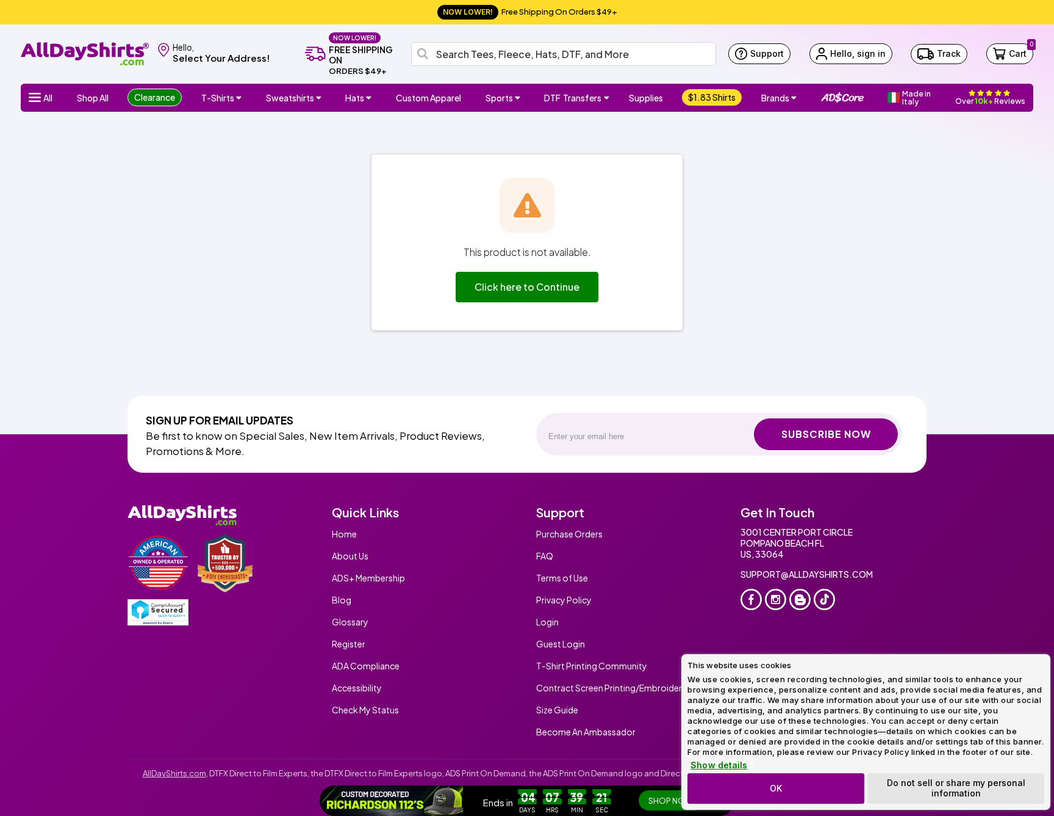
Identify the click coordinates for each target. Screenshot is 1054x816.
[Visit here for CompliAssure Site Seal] (157, 612)
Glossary (350, 621)
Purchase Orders (569, 533)
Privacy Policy (564, 599)
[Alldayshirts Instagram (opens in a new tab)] (775, 599)
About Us (350, 555)
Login (547, 621)
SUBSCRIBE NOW (826, 434)
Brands (775, 97)
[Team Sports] (519, 98)
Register (348, 643)
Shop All (93, 97)
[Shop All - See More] (392, 800)
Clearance (154, 97)
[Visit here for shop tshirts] (240, 98)
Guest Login (560, 643)
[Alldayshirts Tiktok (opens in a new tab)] (824, 599)
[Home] (85, 52)
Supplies (646, 97)
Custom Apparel (428, 97)
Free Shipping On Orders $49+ (530, 11)
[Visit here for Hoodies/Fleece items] (320, 98)
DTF (572, 97)
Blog (341, 599)
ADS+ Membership (368, 577)
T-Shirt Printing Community (591, 665)
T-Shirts (217, 97)
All (47, 97)
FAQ (544, 555)
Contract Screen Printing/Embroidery (611, 687)
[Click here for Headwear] (370, 98)
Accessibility (357, 687)
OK (776, 788)
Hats (354, 97)
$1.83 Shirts (712, 97)
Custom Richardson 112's (549, 803)
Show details (718, 765)
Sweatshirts (290, 97)
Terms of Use (562, 577)
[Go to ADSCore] (842, 98)
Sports (499, 97)
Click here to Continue (527, 286)
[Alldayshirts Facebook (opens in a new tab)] (751, 599)
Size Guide (557, 709)
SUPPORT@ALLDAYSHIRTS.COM (806, 574)
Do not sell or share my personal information (956, 788)
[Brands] (795, 98)
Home (344, 533)
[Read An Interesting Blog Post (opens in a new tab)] (800, 599)
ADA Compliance (366, 665)
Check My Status (365, 709)
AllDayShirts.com (174, 773)
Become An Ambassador (586, 731)
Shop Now (670, 801)
